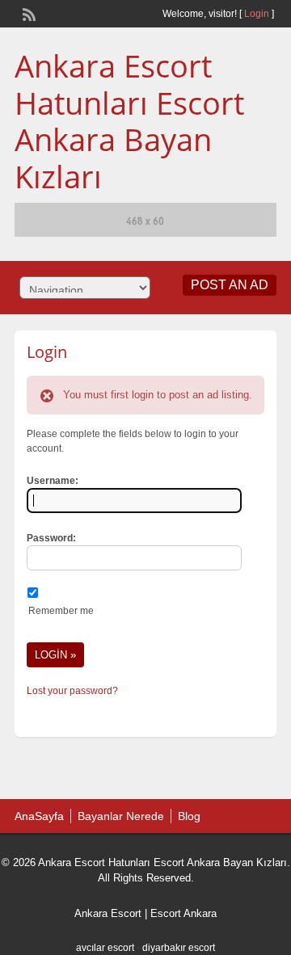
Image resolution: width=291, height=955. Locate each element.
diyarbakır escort (178, 947)
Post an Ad (229, 285)
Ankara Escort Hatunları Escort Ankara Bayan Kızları (129, 120)
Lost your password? (72, 690)
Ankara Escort (107, 913)
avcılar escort (105, 947)
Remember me (61, 610)
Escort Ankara (183, 913)
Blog (189, 816)
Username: (52, 480)
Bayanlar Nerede (121, 816)
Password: (51, 538)
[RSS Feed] (27, 12)
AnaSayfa (39, 816)
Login (256, 13)
